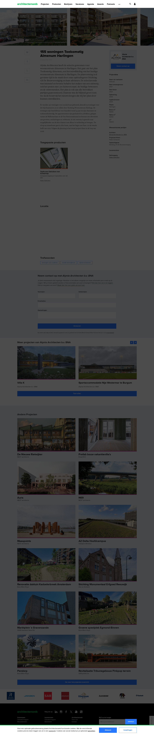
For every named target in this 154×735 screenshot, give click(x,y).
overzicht (52, 731)
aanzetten (91, 731)
